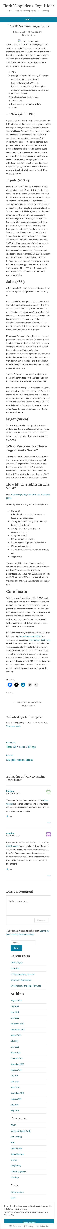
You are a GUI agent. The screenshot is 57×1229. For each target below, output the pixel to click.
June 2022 (15, 1018)
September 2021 (18, 1029)
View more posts (13, 726)
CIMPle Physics (17, 962)
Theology (15, 1177)
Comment (41, 920)
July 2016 (14, 1104)
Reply (49, 823)
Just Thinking (16, 1137)
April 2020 (15, 1087)
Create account (17, 1192)
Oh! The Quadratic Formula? (23, 974)
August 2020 (16, 1070)
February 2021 (17, 1058)
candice (10, 833)
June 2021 (15, 1047)
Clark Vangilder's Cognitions (28, 5)
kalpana (10, 791)
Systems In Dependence (21, 980)
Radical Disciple (17, 1154)
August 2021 (16, 1035)
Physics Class (16, 1148)
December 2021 (17, 1023)
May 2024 (15, 1012)
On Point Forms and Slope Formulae (26, 986)
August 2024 (16, 1000)
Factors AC (15, 968)
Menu (33, 19)
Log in (13, 1197)
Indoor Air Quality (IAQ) (20, 1131)
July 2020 (14, 1075)
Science (32, 35)
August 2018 (16, 1099)
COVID (26, 35)
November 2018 (17, 1093)
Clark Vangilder (20, 32)
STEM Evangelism (18, 1171)
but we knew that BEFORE (30, 636)
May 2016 (15, 1110)
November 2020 (17, 1064)
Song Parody (16, 1165)
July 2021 (14, 1041)
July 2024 (14, 1006)
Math (13, 1142)
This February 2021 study (39, 640)
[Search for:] (23, 942)
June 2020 (15, 1081)
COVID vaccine (12, 846)
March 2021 (16, 1052)
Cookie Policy (9, 1215)
